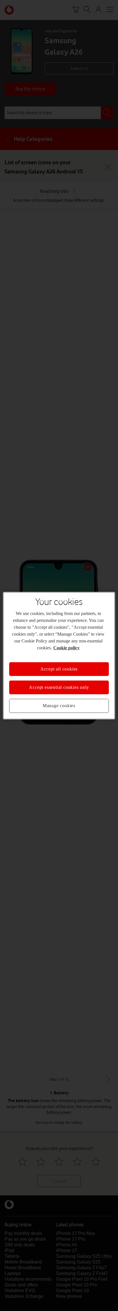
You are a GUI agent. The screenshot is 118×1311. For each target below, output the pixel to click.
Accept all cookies (59, 665)
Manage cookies (59, 702)
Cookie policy (90, 644)
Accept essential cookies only (59, 684)
